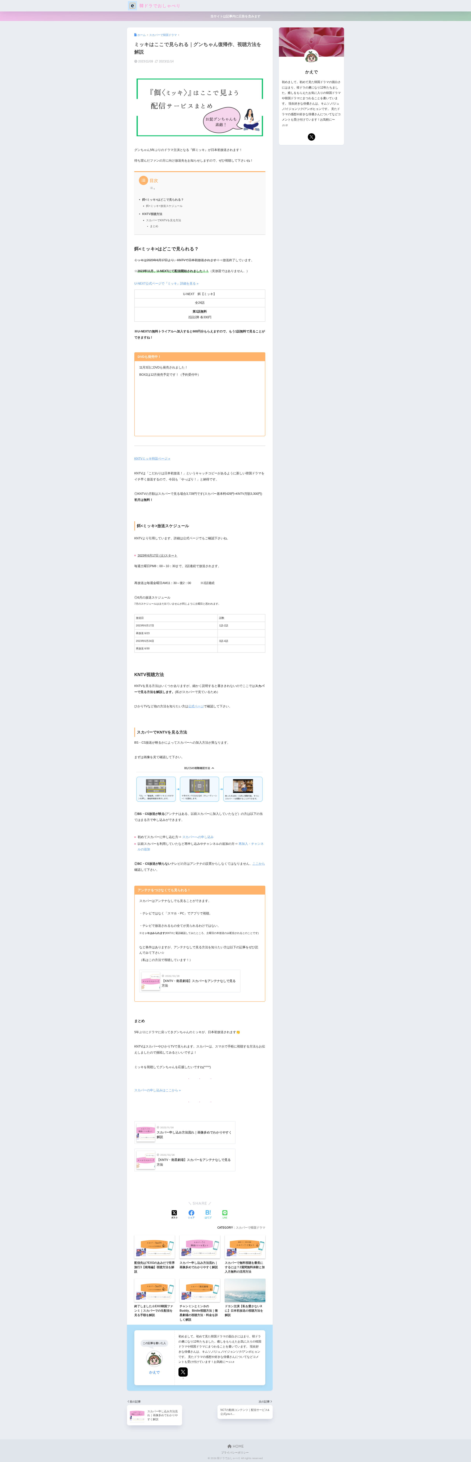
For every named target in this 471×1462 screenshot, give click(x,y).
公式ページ (196, 706)
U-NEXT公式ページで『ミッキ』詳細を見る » (166, 283)
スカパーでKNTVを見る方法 (163, 220)
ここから (258, 863)
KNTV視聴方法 (152, 214)
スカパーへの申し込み (198, 837)
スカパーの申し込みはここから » (157, 1090)
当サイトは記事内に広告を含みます (235, 16)
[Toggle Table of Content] (152, 188)
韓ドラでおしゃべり (159, 5)
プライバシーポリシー (235, 1452)
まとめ (154, 226)
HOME (238, 1446)
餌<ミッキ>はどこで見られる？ (163, 199)
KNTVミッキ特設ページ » (152, 458)
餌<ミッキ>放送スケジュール (164, 205)
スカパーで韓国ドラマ (250, 1227)
